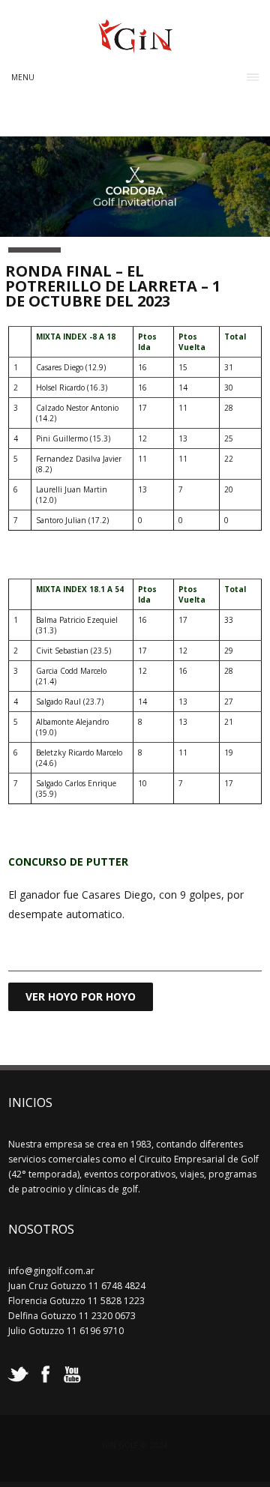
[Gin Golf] (135, 46)
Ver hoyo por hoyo (81, 996)
